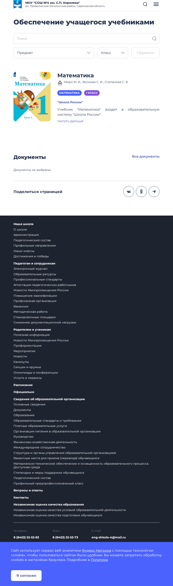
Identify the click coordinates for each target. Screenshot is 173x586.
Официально (24, 392)
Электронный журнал (30, 269)
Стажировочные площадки (35, 317)
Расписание (23, 385)
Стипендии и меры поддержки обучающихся (49, 473)
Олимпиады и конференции (36, 372)
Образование (24, 415)
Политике (99, 560)
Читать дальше (70, 121)
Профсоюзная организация (35, 301)
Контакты (21, 497)
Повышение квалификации (35, 296)
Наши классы (24, 251)
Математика (75, 75)
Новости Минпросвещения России (41, 290)
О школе (20, 229)
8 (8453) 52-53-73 (65, 537)
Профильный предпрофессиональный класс (49, 483)
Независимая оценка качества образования (49, 504)
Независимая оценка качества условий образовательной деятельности (70, 510)
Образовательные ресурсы (35, 274)
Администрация (26, 235)
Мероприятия (24, 351)
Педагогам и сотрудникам (34, 263)
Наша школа (23, 224)
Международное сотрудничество (40, 447)
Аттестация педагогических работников (45, 285)
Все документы (145, 156)
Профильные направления (35, 245)
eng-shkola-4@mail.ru (109, 537)
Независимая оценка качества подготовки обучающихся (58, 515)
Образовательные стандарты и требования (47, 420)
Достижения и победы (31, 256)
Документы (22, 410)
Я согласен (26, 576)
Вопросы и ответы (28, 490)
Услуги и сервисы (28, 378)
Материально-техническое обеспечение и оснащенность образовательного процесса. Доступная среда (81, 465)
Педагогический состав (32, 240)
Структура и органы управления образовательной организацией (65, 453)
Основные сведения (29, 404)
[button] (145, 4)
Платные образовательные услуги (40, 426)
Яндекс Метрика (96, 550)
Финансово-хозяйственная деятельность (45, 442)
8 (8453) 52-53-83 (26, 537)
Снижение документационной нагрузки (45, 322)
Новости (20, 356)
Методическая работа (30, 312)
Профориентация (27, 345)
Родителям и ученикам (32, 329)
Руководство (24, 436)
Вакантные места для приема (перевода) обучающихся (56, 458)
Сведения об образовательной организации (49, 399)
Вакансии (21, 306)
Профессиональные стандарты (38, 279)
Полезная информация (32, 335)
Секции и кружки (27, 367)
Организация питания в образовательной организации (57, 431)
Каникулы (21, 362)
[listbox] (54, 52)
